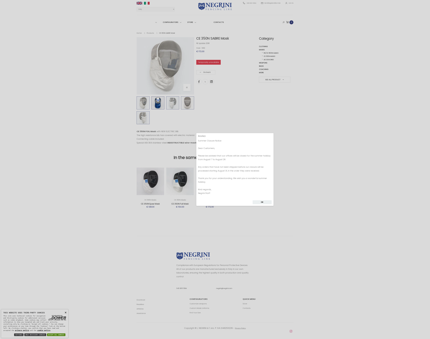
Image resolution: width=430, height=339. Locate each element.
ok (262, 202)
